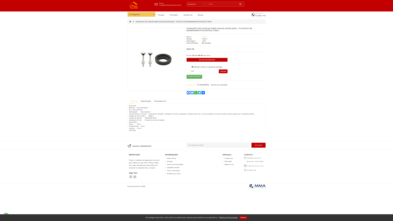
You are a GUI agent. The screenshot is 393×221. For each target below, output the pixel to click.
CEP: (192, 71)
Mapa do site (229, 164)
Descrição (134, 101)
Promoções (174, 15)
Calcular (223, 71)
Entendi (243, 217)
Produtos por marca (174, 173)
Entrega (169, 161)
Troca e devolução (173, 170)
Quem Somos (171, 158)
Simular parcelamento (207, 60)
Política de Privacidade (175, 164)
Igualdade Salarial (173, 167)
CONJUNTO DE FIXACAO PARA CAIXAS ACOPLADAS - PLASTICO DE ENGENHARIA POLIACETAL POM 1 (174, 22)
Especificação (146, 101)
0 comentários (203, 85)
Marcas (200, 15)
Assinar (258, 145)
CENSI (204, 37)
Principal (161, 15)
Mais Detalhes (195, 77)
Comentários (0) (160, 101)
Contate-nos (188, 15)
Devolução (228, 161)
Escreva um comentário (219, 85)
